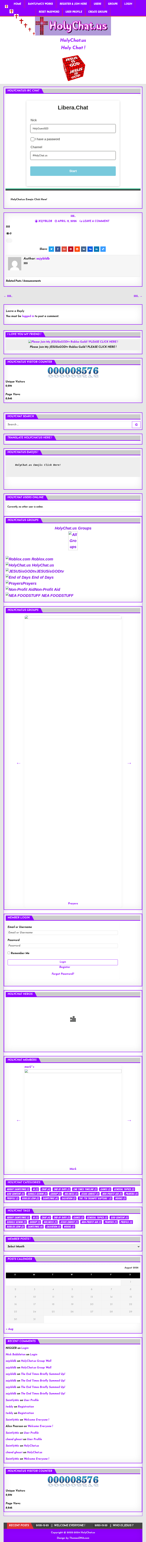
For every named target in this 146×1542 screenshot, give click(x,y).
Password (14, 940)
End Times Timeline (85, 1189)
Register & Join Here (73, 4)
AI (35, 1189)
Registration (26, 1406)
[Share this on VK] (83, 249)
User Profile (73, 12)
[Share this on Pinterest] (70, 249)
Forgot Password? (63, 974)
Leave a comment (96, 221)
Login (128, 4)
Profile (12, 1198)
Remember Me (19, 953)
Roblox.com (41, 559)
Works (120, 1198)
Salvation (68, 1198)
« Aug (9, 1329)
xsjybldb (45, 221)
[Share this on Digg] (90, 249)
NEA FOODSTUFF (56, 595)
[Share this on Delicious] (103, 249)
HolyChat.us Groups (73, 528)
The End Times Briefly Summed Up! (43, 1374)
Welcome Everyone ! (36, 1419)
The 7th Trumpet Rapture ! (95, 1198)
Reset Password (49, 12)
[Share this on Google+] (64, 249)
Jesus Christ (89, 1194)
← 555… (8, 296)
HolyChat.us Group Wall (36, 1361)
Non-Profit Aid (47, 589)
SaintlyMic (50, 1198)
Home (17, 4)
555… (73, 216)
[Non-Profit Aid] (90, 648)
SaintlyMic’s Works (40, 4)
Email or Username (20, 927)
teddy (9, 1406)
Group (55, 1194)
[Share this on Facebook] (57, 249)
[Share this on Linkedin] (96, 249)
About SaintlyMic (18, 1189)
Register (64, 967)
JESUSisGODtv (50, 571)
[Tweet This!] (51, 249)
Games (105, 1189)
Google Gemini (37, 1194)
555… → (138, 296)
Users (97, 4)
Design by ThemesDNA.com (73, 1538)
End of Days (42, 577)
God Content (15, 1194)
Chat (45, 1189)
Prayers (29, 583)
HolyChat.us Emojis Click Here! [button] (29, 199)
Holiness (70, 1194)
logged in (28, 316)
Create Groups (97, 12)
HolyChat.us (73, 40)
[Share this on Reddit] (77, 249)
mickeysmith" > (53, 1116)
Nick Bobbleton (15, 1354)
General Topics (124, 1189)
